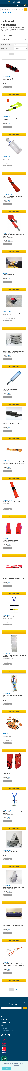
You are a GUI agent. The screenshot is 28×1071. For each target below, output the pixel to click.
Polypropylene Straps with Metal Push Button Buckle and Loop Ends (14, 78)
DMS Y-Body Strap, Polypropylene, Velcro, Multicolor (13, 812)
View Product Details (14, 94)
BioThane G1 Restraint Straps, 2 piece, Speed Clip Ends (14, 118)
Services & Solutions (6, 1014)
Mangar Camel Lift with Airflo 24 (11, 851)
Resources (4, 1016)
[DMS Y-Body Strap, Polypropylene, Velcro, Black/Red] (14, 683)
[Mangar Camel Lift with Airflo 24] (14, 839)
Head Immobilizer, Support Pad (10, 540)
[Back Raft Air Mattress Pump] (14, 377)
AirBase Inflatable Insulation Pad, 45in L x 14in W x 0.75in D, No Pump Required (14, 656)
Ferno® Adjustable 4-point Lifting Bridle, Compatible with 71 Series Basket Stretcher (13, 964)
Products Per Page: (5, 44)
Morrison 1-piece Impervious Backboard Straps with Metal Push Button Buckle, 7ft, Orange (14, 462)
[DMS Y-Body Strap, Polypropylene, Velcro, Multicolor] (14, 800)
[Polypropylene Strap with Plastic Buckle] (14, 184)
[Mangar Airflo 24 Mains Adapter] (14, 413)
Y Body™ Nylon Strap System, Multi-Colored (13, 616)
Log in (9, 83)
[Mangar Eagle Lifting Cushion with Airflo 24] (14, 877)
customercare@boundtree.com (7, 1030)
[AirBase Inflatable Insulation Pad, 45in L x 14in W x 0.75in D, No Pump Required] (14, 643)
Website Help (3, 1031)
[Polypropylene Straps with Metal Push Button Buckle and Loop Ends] (14, 68)
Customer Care (4, 1027)
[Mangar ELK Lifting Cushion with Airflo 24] (14, 339)
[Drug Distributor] (4, 1042)
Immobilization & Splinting (12, 12)
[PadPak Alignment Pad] (14, 262)
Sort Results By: (4, 48)
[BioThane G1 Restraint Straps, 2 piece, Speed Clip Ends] (14, 106)
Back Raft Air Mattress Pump (10, 389)
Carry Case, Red (7, 773)
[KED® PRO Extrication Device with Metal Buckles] (14, 723)
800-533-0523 (4, 1028)
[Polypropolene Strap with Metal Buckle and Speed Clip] (14, 222)
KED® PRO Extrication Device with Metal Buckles (15, 735)
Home (5, 12)
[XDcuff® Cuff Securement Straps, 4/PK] (14, 301)
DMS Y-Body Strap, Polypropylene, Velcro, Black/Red (13, 695)
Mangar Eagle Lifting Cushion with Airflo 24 (13, 887)
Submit (25, 1008)
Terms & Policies (5, 1022)
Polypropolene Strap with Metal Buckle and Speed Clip (13, 235)
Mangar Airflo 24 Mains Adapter (11, 423)
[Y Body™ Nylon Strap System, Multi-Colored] (14, 605)
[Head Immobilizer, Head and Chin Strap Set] (14, 566)
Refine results (5, 39)
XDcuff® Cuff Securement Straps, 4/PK (12, 313)
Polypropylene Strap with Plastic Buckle (13, 196)
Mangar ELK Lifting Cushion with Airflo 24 (13, 351)
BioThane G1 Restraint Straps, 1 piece (12, 501)
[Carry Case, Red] (14, 761)
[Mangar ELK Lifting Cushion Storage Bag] (14, 913)
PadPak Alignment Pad (8, 274)
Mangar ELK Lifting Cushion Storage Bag (13, 925)
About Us (4, 1019)
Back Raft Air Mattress (8, 158)
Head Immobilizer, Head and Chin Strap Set (13, 578)
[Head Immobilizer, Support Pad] (14, 528)
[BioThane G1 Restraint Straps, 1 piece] (14, 490)
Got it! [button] (6, 1068)
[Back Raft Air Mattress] (14, 146)
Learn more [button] (16, 1065)
